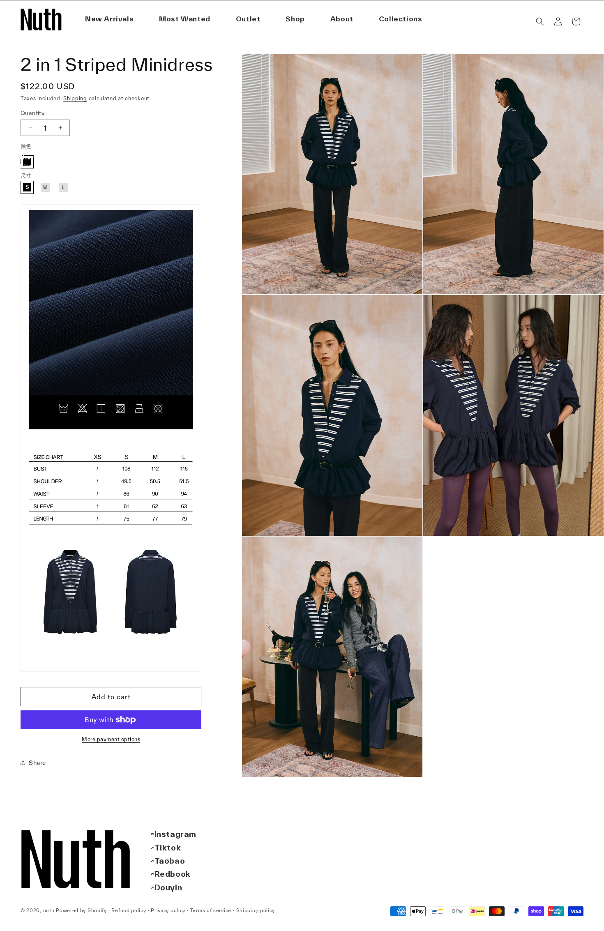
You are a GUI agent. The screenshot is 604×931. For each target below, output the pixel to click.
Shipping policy (255, 910)
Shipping (75, 98)
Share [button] (37, 762)
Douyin (168, 887)
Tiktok (167, 847)
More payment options (111, 739)
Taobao (169, 860)
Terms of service (210, 910)
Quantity (32, 113)
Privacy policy (168, 910)
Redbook (172, 873)
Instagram (175, 834)
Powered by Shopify (81, 910)
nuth (49, 910)
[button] (341, 19)
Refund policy (128, 910)
